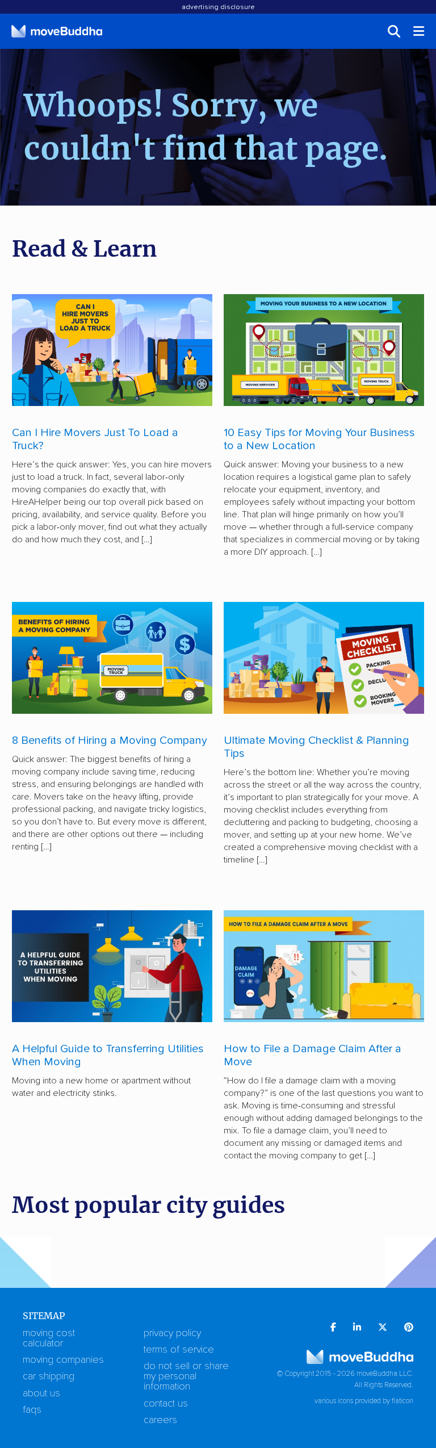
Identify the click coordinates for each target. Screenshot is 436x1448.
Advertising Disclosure (218, 7)
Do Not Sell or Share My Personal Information (186, 1376)
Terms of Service (179, 1350)
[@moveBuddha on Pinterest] (408, 1328)
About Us (41, 1393)
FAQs (32, 1410)
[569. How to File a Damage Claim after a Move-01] (324, 966)
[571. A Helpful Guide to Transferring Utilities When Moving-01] (112, 966)
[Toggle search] (394, 31)
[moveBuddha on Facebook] (333, 1328)
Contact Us (166, 1404)
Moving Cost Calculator (49, 1338)
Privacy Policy (172, 1333)
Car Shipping (48, 1376)
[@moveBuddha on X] (382, 1328)
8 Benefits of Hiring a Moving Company (109, 740)
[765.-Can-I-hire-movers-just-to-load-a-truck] (112, 350)
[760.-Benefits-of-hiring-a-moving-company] (112, 658)
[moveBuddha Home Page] (56, 31)
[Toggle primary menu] (419, 31)
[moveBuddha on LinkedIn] (357, 1328)
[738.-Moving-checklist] (324, 658)
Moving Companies (63, 1360)
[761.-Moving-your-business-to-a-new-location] (324, 350)
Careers (160, 1420)
